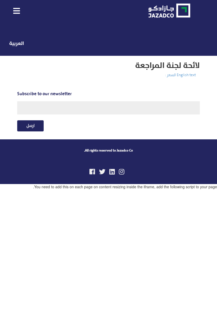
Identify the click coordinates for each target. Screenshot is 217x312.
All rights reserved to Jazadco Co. (108, 150)
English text (186, 74)
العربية (16, 43)
